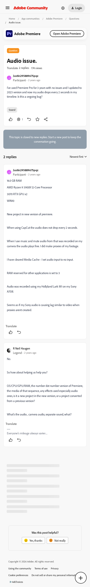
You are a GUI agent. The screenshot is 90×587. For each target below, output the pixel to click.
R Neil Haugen (21, 348)
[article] (45, 252)
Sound (12, 109)
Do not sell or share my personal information (55, 575)
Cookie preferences (18, 575)
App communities (31, 18)
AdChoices (17, 581)
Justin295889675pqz (25, 75)
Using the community (19, 568)
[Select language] (63, 8)
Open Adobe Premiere (67, 33)
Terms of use (41, 568)
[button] (7, 9)
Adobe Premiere (54, 18)
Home (12, 18)
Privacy (55, 568)
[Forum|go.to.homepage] (30, 8)
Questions (74, 18)
